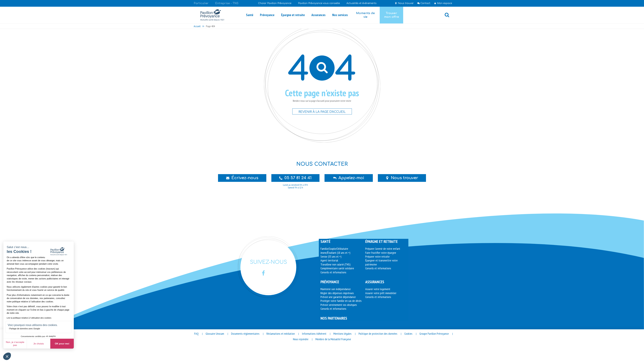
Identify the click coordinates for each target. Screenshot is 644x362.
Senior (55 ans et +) (330, 256)
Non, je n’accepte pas (15, 343)
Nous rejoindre (300, 339)
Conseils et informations (333, 272)
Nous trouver (406, 3)
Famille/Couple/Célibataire (334, 249)
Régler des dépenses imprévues (337, 293)
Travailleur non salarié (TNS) (335, 264)
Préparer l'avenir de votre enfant (382, 249)
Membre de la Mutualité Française (333, 339)
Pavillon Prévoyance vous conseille (319, 3)
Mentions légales (342, 334)
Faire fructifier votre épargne (380, 253)
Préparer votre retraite (377, 256)
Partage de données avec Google (24, 328)
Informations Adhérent (314, 334)
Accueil (197, 26)
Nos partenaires (333, 318)
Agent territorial (329, 260)
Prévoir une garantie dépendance (338, 297)
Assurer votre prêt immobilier (380, 293)
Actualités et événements (361, 3)
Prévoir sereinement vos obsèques (338, 305)
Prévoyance (329, 281)
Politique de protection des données (378, 334)
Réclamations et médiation (280, 334)
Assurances (374, 281)
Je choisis (38, 343)
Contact (425, 3)
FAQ (196, 334)
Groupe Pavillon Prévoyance (434, 334)
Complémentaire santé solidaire (337, 268)
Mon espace (444, 3)
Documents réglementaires (245, 334)
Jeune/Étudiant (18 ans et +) (335, 253)
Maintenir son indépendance (335, 289)
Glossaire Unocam (215, 334)
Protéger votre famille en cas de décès (341, 301)
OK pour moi (62, 343)
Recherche (447, 15)
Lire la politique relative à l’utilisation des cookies (29, 318)
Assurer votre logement (377, 289)
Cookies (408, 334)
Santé (325, 241)
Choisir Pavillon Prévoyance (274, 3)
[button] (7, 356)
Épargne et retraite (381, 241)
